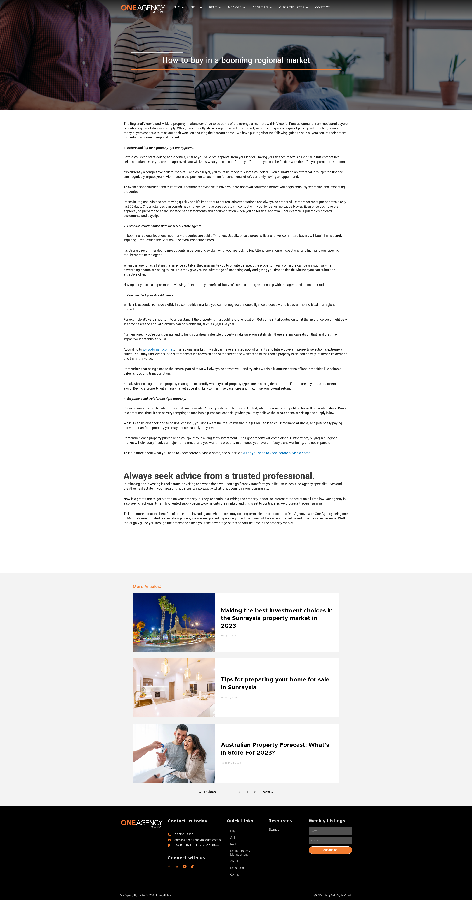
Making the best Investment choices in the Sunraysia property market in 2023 (277, 618)
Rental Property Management (240, 852)
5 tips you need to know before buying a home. (277, 453)
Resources (237, 868)
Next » (268, 792)
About (234, 861)
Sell (194, 7)
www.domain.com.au (158, 349)
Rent (213, 7)
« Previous (207, 792)
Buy (177, 7)
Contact (322, 7)
